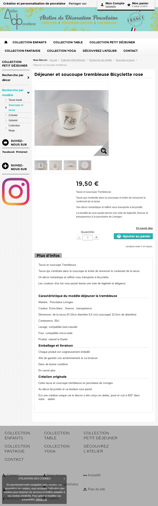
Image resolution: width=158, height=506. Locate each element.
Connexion (111, 6)
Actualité (94, 475)
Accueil (53, 60)
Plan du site (96, 489)
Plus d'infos (48, 255)
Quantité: (88, 232)
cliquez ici (41, 499)
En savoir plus (144, 228)
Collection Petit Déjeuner (73, 60)
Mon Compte (115, 3)
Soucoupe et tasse (125, 60)
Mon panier (140, 3)
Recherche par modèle (100, 60)
